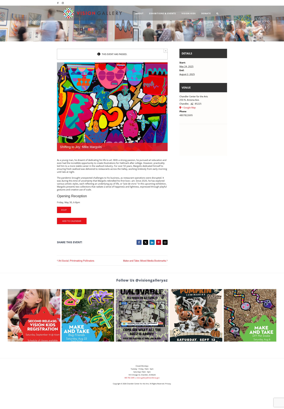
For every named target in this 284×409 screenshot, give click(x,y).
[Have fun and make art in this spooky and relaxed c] (196, 315)
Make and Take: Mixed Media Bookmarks (144, 260)
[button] (217, 13)
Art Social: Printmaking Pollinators (76, 260)
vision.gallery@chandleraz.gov (148, 378)
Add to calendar (71, 221)
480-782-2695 (129, 378)
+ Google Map (188, 107)
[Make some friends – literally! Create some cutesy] (88, 315)
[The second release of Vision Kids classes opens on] (34, 315)
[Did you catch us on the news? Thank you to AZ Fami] (142, 315)
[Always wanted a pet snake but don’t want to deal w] (250, 315)
